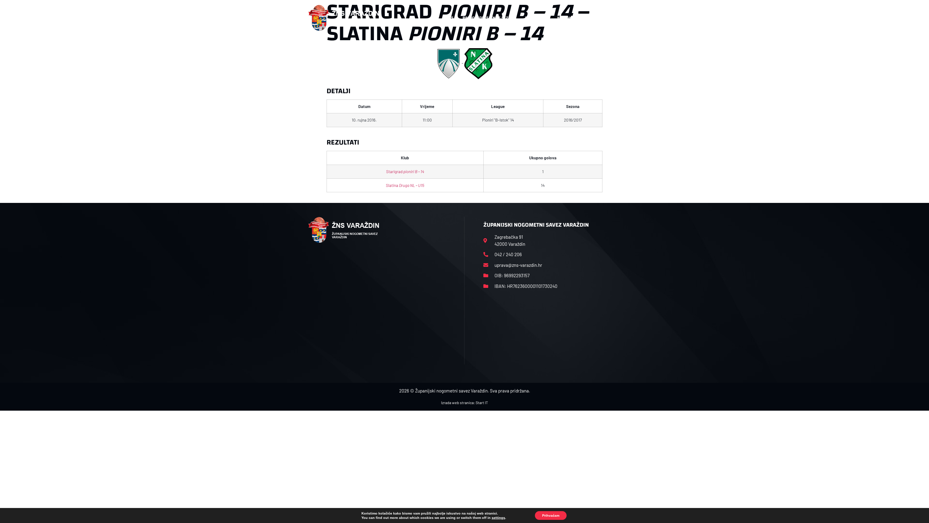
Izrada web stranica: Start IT (464, 402)
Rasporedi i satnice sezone (489, 18)
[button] (611, 18)
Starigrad (405, 171)
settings (498, 518)
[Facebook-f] (589, 18)
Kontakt (565, 18)
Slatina (405, 185)
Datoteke (534, 18)
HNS (449, 18)
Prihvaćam (550, 515)
